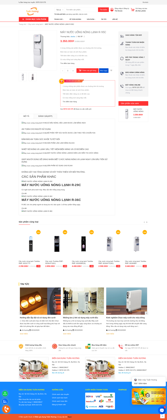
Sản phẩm (91, 19)
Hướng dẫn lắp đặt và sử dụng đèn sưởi (37, 318)
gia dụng (69, 14)
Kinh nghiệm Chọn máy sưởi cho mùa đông (125, 318)
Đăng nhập (118, 8)
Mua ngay (103, 70)
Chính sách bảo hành (59, 398)
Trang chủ (58, 19)
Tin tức (104, 19)
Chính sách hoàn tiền (59, 401)
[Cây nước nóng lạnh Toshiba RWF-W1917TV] (30, 244)
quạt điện (75, 14)
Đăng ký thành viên (59, 404)
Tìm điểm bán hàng (67, 63)
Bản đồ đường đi (58, 373)
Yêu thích (145, 2)
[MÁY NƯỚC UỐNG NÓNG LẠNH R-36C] (37, 196)
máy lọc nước (83, 14)
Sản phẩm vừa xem (130, 103)
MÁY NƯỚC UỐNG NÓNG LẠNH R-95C (138, 111)
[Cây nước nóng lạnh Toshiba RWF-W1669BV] (136, 244)
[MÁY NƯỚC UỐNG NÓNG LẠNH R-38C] (37, 211)
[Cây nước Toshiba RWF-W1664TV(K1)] (57, 244)
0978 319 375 (41, 2)
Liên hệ (115, 19)
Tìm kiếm (103, 10)
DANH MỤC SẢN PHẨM (36, 19)
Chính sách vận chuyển (60, 394)
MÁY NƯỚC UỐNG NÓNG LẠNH (59, 153)
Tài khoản (118, 11)
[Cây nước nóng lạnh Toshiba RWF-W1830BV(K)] (83, 244)
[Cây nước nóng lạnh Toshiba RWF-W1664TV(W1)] (110, 244)
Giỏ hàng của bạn (141, 8)
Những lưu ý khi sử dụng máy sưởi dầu (80, 318)
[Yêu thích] (111, 70)
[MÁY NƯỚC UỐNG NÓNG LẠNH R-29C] (37, 181)
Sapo (70, 417)
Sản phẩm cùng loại (28, 222)
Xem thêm (24, 334)
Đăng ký (126, 8)
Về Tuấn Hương (75, 19)
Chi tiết (24, 193)
